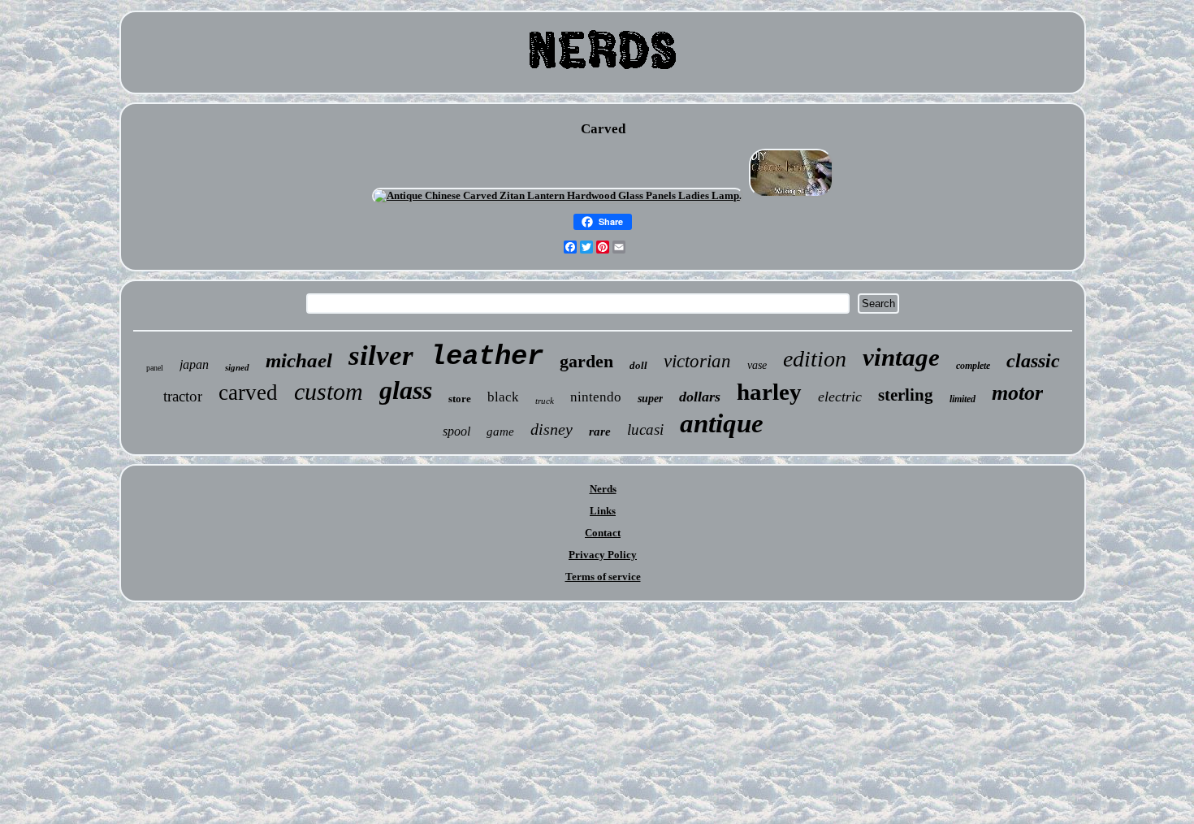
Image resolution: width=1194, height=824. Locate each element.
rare (600, 431)
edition (814, 358)
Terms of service (603, 576)
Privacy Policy (603, 555)
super (650, 398)
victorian (697, 361)
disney (551, 429)
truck (544, 400)
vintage (901, 357)
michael (299, 360)
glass (405, 390)
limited (963, 399)
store (459, 398)
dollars (699, 396)
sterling (905, 395)
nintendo (595, 397)
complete (973, 365)
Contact (603, 533)
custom (328, 391)
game (500, 431)
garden (586, 361)
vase (757, 365)
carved (248, 392)
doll (638, 365)
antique (722, 423)
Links (603, 511)
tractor (182, 396)
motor (1017, 393)
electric (840, 396)
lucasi (645, 429)
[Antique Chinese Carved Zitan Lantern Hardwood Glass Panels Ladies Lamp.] (557, 195)
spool (456, 431)
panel (154, 367)
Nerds (603, 489)
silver (380, 355)
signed (237, 367)
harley (769, 392)
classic (1033, 360)
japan (194, 364)
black (503, 397)
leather (486, 356)
